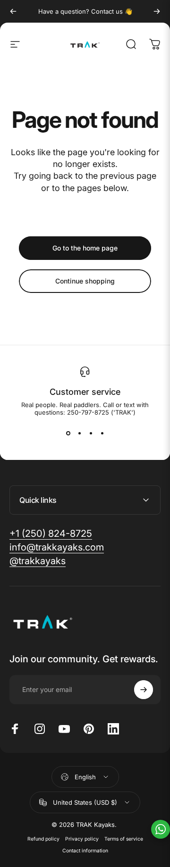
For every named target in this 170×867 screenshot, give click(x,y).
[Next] (156, 11)
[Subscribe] (143, 689)
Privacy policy (82, 839)
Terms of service (123, 839)
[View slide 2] (79, 433)
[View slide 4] (102, 433)
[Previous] (13, 11)
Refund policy (43, 839)
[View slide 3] (90, 433)
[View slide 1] (68, 433)
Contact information (85, 851)
